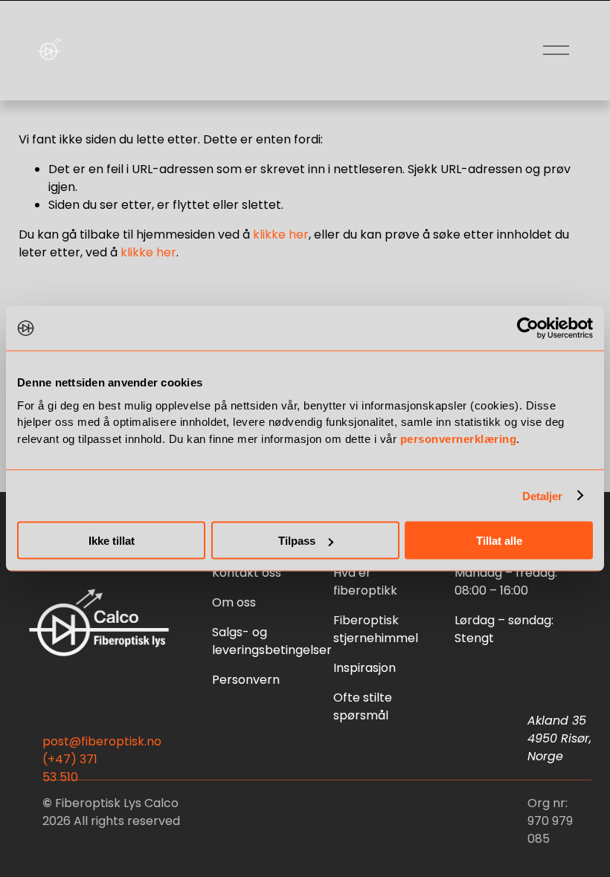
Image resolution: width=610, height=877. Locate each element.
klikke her (281, 234)
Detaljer (542, 495)
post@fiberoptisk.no (101, 741)
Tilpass (296, 540)
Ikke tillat (112, 540)
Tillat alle (499, 540)
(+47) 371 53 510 (69, 768)
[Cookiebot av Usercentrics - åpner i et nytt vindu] (528, 328)
